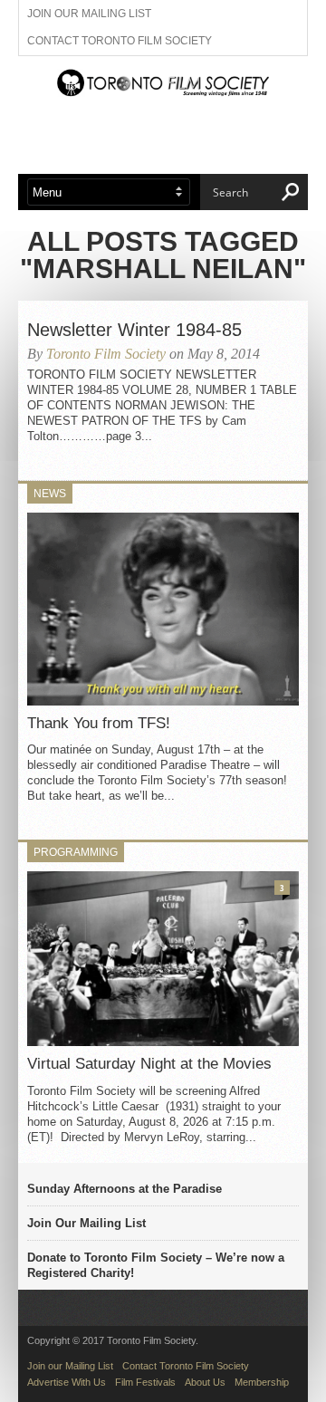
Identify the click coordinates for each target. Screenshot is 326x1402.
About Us (205, 1382)
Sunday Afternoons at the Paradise (124, 1189)
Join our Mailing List (89, 13)
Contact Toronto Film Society (119, 40)
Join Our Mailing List (86, 1223)
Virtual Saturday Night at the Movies (149, 1063)
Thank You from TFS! (98, 723)
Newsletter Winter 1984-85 (134, 330)
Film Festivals (145, 1382)
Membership (262, 1382)
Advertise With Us (66, 1382)
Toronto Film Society (106, 353)
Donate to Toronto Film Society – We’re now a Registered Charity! (155, 1265)
